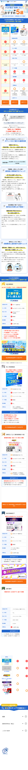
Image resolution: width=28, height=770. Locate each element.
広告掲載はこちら (7, 766)
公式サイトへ (5, 102)
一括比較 (21, 758)
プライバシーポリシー (21, 762)
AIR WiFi (9, 589)
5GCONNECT (10, 513)
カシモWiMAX (10, 367)
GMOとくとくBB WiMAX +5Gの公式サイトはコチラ (14, 505)
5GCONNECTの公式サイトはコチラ (14, 581)
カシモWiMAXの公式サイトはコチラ (14, 427)
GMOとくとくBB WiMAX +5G (15, 434)
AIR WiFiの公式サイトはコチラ (14, 642)
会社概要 (7, 762)
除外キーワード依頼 (21, 766)
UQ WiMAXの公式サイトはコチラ (14, 358)
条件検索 (7, 758)
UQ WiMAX (9, 284)
